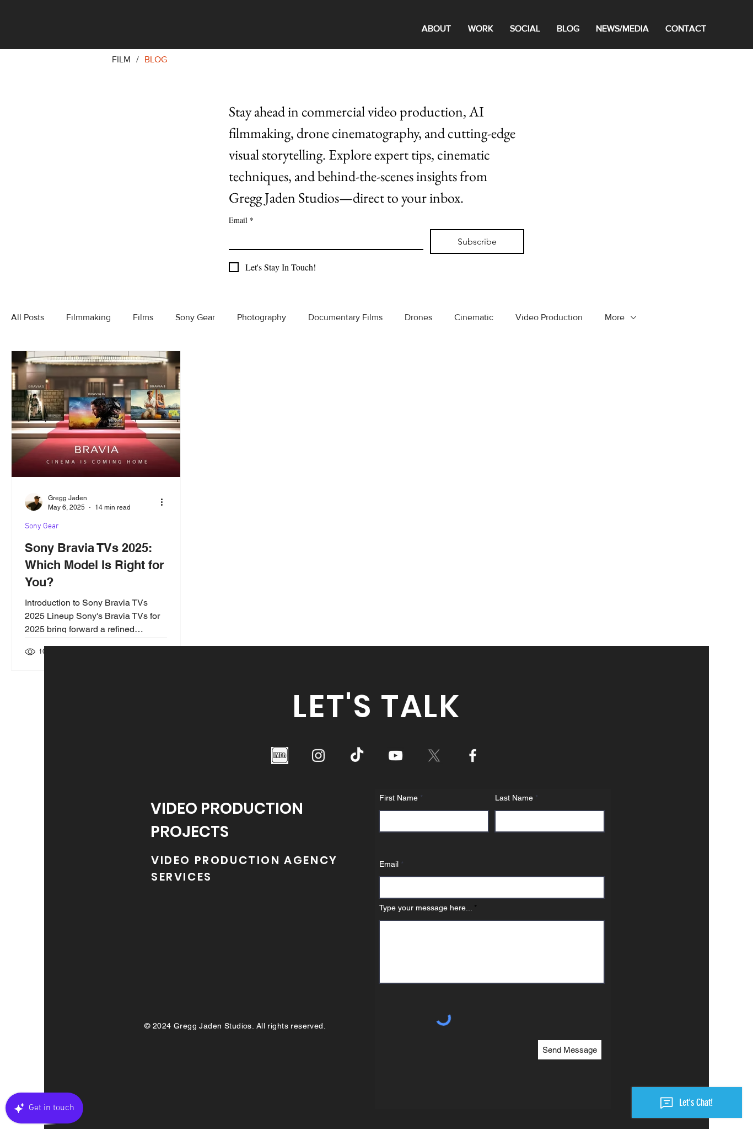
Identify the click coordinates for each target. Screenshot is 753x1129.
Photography (261, 317)
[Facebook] (472, 755)
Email (241, 220)
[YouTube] (395, 755)
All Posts (27, 317)
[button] (480, 28)
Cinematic (473, 317)
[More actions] (165, 501)
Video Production (549, 317)
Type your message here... (425, 907)
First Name (398, 798)
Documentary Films (345, 317)
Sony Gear (195, 317)
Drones (418, 317)
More (615, 317)
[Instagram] (318, 755)
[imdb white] (279, 755)
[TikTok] (356, 755)
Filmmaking (88, 317)
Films (143, 317)
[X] (434, 755)
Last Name (514, 798)
